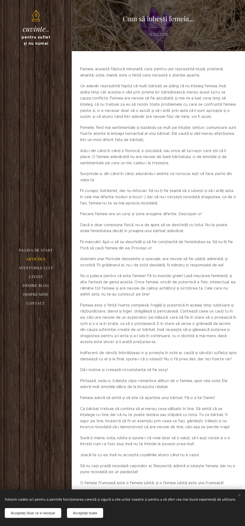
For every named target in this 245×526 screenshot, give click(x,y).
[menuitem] (35, 250)
